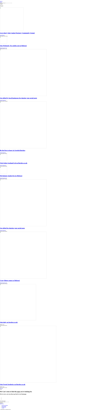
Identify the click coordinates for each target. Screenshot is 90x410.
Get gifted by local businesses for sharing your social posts (18, 98)
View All (1, 388)
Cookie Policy (4, 407)
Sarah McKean (2, 35)
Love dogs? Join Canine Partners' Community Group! (17, 33)
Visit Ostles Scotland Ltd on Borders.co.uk (13, 163)
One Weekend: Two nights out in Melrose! (13, 46)
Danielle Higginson (3, 100)
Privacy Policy (4, 406)
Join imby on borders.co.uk (9, 322)
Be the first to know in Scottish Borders (12, 150)
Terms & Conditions (5, 405)
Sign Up (1, 1)
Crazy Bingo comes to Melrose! (10, 280)
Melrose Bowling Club (3, 282)
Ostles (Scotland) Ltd (3, 165)
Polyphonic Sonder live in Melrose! (11, 176)
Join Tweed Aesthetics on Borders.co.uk (12, 384)
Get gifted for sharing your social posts (12, 228)
